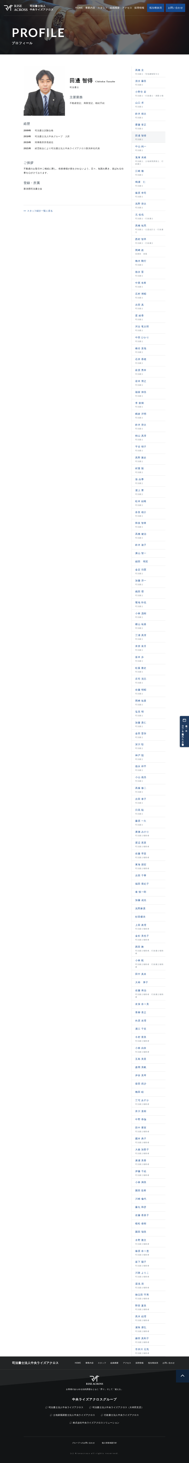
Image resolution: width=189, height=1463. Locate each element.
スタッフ (102, 1363)
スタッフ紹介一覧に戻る (40, 211)
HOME (78, 1363)
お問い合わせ (169, 1363)
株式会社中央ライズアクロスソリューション (96, 1422)
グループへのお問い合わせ (83, 1443)
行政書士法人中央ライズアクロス (121, 1415)
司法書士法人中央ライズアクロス (66, 1407)
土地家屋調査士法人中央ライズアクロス (74, 1415)
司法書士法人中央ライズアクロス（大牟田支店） (118, 1407)
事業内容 (89, 1363)
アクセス (127, 1363)
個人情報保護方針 (109, 1443)
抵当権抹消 (153, 1363)
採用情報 (140, 1363)
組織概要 (114, 1363)
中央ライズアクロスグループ (94, 1399)
